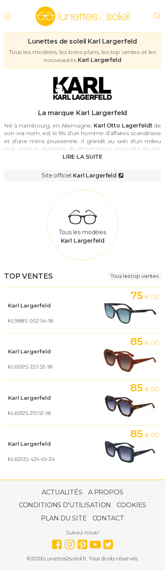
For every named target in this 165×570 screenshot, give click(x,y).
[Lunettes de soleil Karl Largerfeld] (82, 88)
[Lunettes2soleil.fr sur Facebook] (56, 542)
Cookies (131, 505)
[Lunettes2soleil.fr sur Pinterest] (82, 542)
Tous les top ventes (135, 276)
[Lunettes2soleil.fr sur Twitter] (108, 542)
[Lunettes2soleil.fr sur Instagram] (69, 542)
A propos (105, 492)
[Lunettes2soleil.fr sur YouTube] (95, 542)
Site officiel (79, 175)
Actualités (62, 492)
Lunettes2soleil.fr (82, 16)
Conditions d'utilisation (65, 505)
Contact (108, 518)
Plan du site (64, 518)
